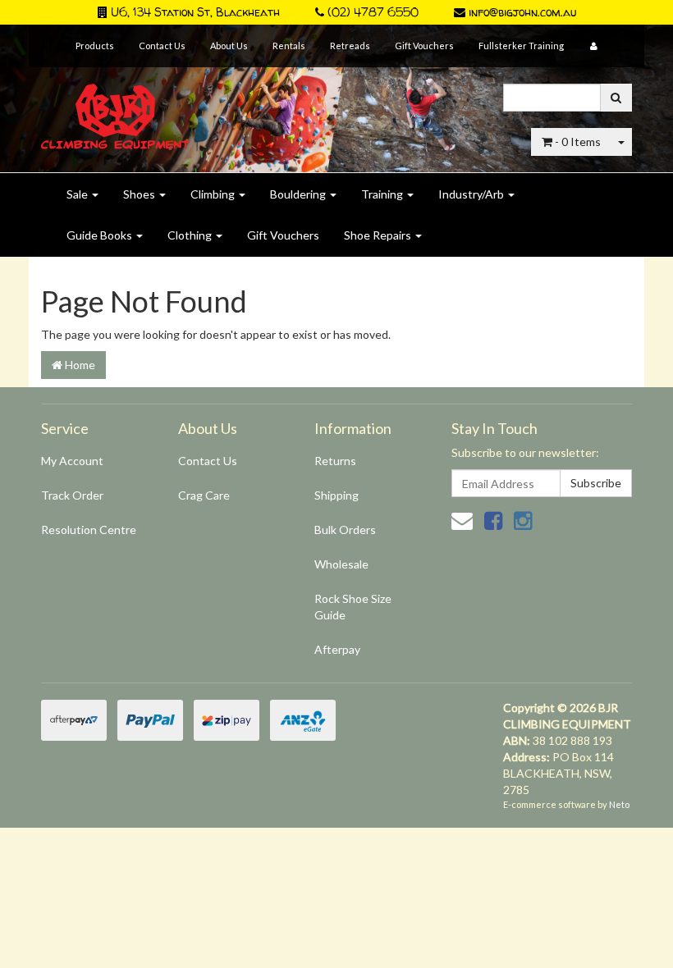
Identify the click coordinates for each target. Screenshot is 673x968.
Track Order (72, 495)
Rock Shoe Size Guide (352, 606)
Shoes (140, 194)
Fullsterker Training (521, 45)
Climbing (213, 194)
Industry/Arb (472, 194)
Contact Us (162, 45)
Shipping (336, 495)
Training (383, 194)
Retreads (350, 45)
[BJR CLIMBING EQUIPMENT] (115, 107)
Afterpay (337, 649)
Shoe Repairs (379, 235)
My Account (72, 461)
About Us (229, 45)
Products (95, 45)
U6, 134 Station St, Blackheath (194, 12)
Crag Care (204, 495)
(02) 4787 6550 (371, 12)
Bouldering (299, 194)
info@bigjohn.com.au (520, 12)
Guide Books (100, 235)
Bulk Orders (345, 530)
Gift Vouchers (424, 45)
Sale (78, 194)
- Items (578, 141)
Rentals (288, 45)
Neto (619, 804)
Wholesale (341, 564)
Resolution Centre (88, 530)
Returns (335, 461)
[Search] (616, 98)
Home (78, 365)
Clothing (190, 235)
